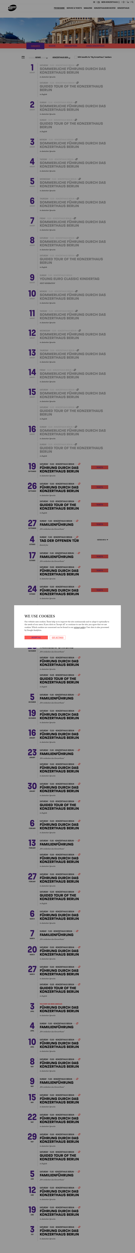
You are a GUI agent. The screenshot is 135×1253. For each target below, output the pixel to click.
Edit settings (57, 637)
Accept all (36, 637)
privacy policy (79, 627)
